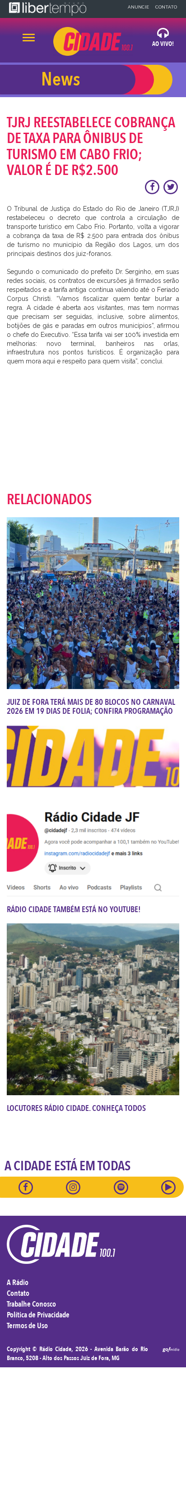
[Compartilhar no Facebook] (153, 186)
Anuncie (138, 6)
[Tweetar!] (171, 186)
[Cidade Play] (168, 1186)
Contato (166, 6)
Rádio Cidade (55, 1349)
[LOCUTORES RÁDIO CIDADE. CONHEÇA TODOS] (93, 1009)
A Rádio (17, 1282)
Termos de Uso (27, 1326)
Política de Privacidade (38, 1315)
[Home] (93, 41)
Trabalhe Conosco (31, 1304)
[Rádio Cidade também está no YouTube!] (93, 810)
